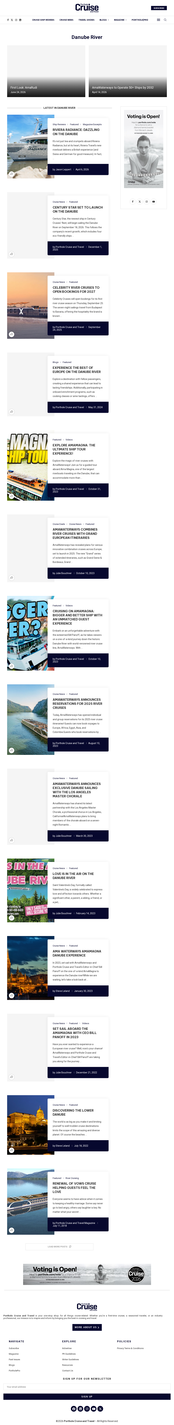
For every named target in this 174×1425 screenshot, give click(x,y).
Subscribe (14, 1348)
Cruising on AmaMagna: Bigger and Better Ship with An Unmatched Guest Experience (77, 617)
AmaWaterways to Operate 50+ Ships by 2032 (123, 87)
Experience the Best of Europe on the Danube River (77, 370)
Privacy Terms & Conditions (130, 1348)
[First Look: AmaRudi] (46, 71)
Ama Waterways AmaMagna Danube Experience (77, 953)
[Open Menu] (158, 19)
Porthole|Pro (140, 19)
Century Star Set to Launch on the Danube (78, 209)
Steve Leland (63, 991)
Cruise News (66, 19)
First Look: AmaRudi (24, 87)
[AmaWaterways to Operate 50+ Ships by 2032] (128, 71)
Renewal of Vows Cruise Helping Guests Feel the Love (74, 1188)
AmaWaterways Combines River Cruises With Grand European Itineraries (75, 534)
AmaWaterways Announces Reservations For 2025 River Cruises (77, 704)
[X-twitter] (100, 1409)
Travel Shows (86, 19)
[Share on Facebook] (20, 146)
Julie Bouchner (64, 573)
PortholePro (14, 1371)
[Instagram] (16, 20)
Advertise (67, 1348)
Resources (67, 1365)
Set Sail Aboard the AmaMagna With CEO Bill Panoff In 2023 (75, 1033)
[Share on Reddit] (33, 146)
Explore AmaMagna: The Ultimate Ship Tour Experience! (74, 449)
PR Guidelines (69, 1354)
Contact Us (67, 1371)
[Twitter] (12, 20)
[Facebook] (8, 20)
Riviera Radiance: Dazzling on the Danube (76, 132)
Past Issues (14, 1359)
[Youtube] (94, 1409)
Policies (124, 1341)
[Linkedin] (20, 20)
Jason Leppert (63, 169)
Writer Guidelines (70, 1359)
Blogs (103, 19)
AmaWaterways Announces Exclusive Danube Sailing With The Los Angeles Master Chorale (77, 790)
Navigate (16, 1341)
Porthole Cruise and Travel (70, 247)
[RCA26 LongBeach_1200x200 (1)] (87, 1265)
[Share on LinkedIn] (29, 146)
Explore (69, 1341)
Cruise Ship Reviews (43, 19)
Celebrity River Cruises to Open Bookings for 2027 (76, 290)
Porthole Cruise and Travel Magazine (75, 1223)
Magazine (14, 1354)
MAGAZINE (119, 19)
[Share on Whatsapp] (37, 146)
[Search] (165, 20)
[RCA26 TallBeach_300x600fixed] (143, 111)
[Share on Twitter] (24, 146)
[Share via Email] (41, 146)
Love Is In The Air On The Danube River (73, 876)
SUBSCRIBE (159, 8)
